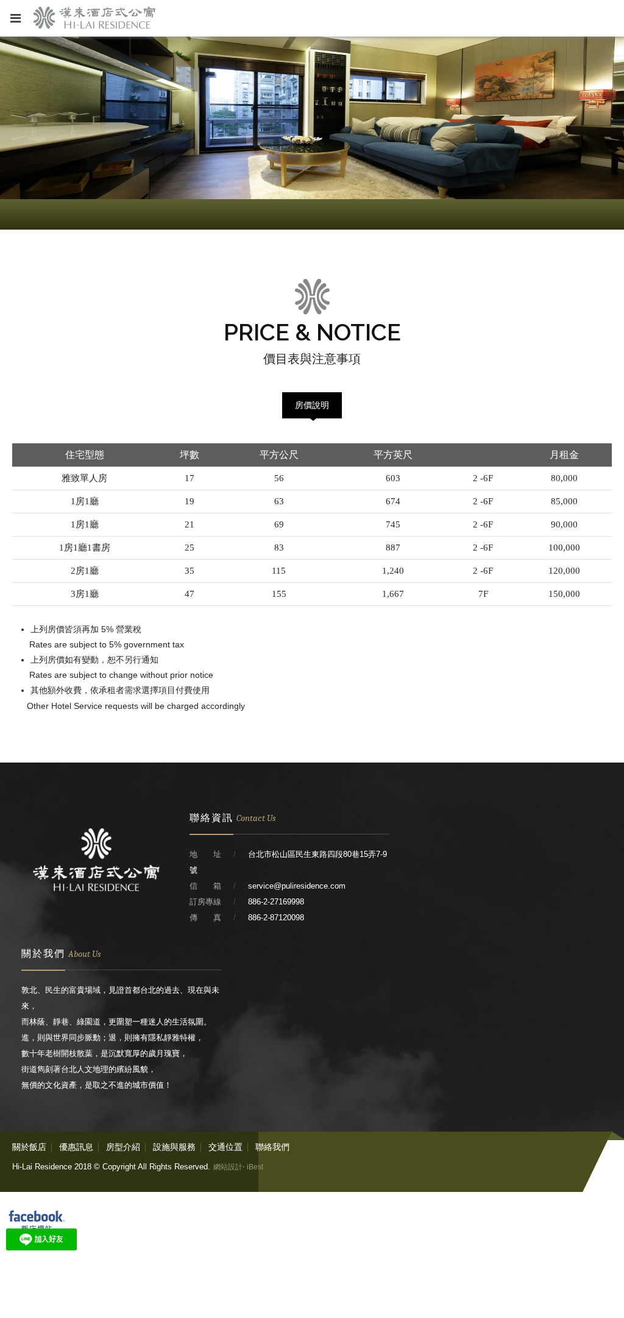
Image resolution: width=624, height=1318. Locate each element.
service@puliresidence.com (297, 885)
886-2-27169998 (276, 901)
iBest (255, 1167)
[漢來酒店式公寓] (96, 909)
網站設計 (228, 1167)
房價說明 (312, 405)
